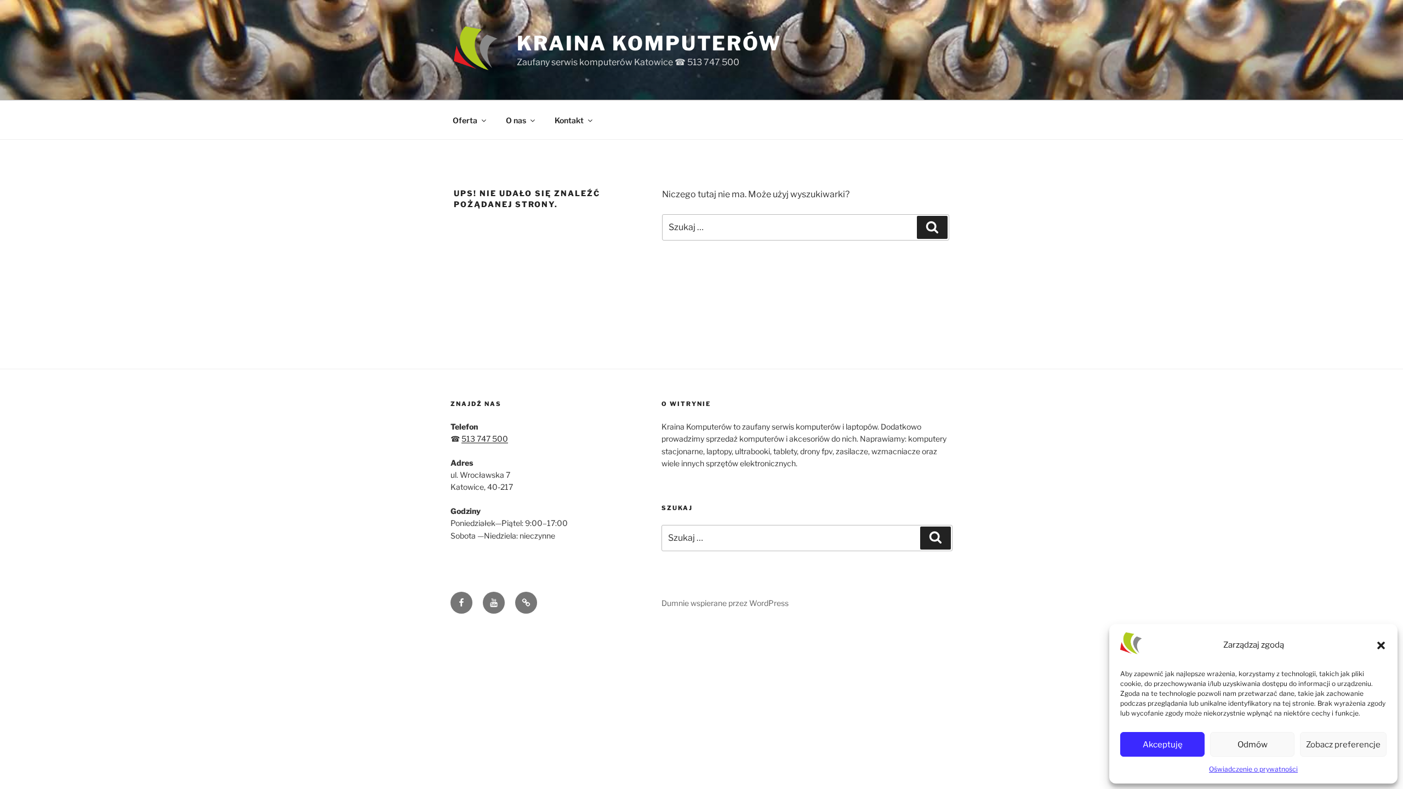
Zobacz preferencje (1343, 745)
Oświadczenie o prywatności (1253, 769)
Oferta (465, 120)
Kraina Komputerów (649, 43)
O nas (516, 120)
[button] (1381, 645)
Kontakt (569, 120)
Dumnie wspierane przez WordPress (725, 603)
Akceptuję (1163, 745)
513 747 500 (484, 438)
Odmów (1252, 745)
